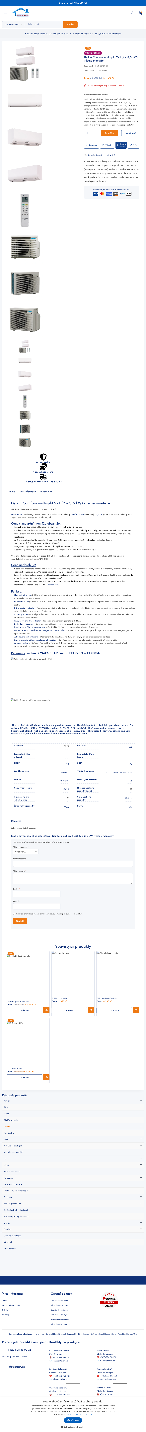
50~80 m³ (117, 772)
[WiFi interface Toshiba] (118, 972)
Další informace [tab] (27, 491)
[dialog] (73, 1414)
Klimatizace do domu (60, 1305)
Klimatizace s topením (60, 1324)
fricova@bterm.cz (107, 1360)
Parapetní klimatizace (13, 1184)
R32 (130, 746)
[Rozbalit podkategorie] (142, 1100)
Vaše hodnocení (21, 847)
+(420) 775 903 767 (61, 1375)
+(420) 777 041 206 (61, 1357)
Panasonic (8, 1177)
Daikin (7, 1126)
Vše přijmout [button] (73, 1420)
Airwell (7, 1100)
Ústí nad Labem (97, 1334)
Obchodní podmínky (11, 1305)
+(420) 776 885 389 (109, 1357)
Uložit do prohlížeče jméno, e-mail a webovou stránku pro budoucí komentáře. (49, 913)
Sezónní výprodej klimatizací (16, 1216)
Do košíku (109, 133)
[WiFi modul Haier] (73, 972)
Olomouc (70, 1334)
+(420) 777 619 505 (108, 1375)
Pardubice (121, 1334)
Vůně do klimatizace (12, 1235)
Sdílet (135, 145)
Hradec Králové (110, 1334)
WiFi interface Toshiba (107, 998)
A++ (67, 755)
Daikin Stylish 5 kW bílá (18, 1001)
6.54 (130, 764)
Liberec (62, 1334)
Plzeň (55, 1334)
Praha (37, 1334)
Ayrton (6, 1113)
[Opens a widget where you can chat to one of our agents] (11, 1427)
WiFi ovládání (10, 1248)
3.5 (130, 780)
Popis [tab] (12, 491)
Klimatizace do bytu (59, 1314)
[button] (24, 1010)
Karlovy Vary (132, 1334)
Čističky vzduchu (11, 1120)
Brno (42, 1334)
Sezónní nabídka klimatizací (16, 1210)
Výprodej (8, 1242)
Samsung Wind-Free (12, 1203)
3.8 (67, 764)
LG (5, 1158)
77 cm (66, 807)
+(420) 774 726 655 (61, 1394)
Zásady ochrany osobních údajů (78, 1414)
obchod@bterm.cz (60, 1360)
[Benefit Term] (22, 12)
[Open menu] (5, 12)
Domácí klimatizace (59, 1310)
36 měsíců (64, 780)
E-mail (16, 901)
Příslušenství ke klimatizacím (16, 1190)
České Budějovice (82, 1334)
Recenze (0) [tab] (46, 491)
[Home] (25, 33)
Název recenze (19, 858)
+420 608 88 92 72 (19, 1350)
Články (5, 1310)
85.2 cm (128, 798)
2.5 (64, 789)
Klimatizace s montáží (13, 1152)
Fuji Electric (9, 1132)
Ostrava (49, 1334)
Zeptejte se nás (123, 145)
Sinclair (7, 1222)
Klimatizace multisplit (13, 1145)
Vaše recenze (19, 871)
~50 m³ (109, 772)
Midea (6, 1165)
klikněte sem (53, 584)
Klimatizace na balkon (60, 1300)
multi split (64, 772)
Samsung (8, 1197)
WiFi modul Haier (59, 998)
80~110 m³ (127, 772)
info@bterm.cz (16, 1367)
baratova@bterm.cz (108, 1379)
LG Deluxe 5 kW (14, 1068)
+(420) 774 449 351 (108, 1394)
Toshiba (7, 1229)
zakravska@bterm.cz (61, 1379)
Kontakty (5, 1314)
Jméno (16, 888)
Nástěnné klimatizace (60, 1319)
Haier (6, 1139)
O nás (4, 1300)
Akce (6, 1107)
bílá (130, 807)
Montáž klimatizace (12, 1171)
